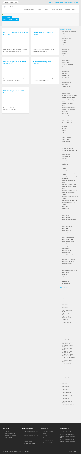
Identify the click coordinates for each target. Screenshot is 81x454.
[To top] (40, 450)
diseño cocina (65, 69)
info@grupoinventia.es (10, 433)
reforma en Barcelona (67, 233)
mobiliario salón (65, 139)
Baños (46, 9)
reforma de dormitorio (67, 226)
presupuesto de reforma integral (69, 170)
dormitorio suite (65, 89)
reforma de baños (66, 217)
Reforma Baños (65, 208)
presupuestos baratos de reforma (69, 200)
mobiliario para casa (66, 137)
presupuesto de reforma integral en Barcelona (67, 352)
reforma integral (65, 377)
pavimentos (64, 158)
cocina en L (64, 51)
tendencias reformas (66, 283)
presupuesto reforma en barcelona (69, 190)
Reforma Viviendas (66, 248)
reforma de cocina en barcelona (69, 224)
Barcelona (64, 42)
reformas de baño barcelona (68, 254)
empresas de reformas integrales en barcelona (67, 317)
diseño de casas (65, 73)
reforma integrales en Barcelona (69, 246)
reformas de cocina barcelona (68, 259)
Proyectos (8, 19)
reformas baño (65, 383)
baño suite (64, 40)
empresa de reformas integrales (69, 97)
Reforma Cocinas (65, 211)
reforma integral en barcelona (68, 243)
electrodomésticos (66, 93)
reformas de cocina (66, 257)
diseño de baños (65, 71)
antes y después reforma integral (69, 31)
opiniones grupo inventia (67, 148)
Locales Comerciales (57, 9)
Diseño (44, 433)
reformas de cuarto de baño (68, 261)
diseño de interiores (66, 78)
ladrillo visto (64, 128)
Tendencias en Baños (47, 438)
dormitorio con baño (66, 86)
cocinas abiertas (65, 58)
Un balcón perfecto (28, 441)
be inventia (27, 451)
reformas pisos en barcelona (68, 404)
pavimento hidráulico (66, 156)
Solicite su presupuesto (70, 9)
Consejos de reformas (48, 431)
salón (63, 276)
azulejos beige (65, 36)
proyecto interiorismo (66, 363)
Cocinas (39, 9)
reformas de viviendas (66, 392)
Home (4, 19)
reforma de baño (65, 215)
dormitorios (64, 91)
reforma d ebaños (66, 213)
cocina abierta (65, 47)
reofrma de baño (65, 272)
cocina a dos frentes (66, 45)
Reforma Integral (65, 235)
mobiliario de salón (66, 132)
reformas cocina (65, 386)
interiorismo (64, 126)
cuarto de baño (65, 62)
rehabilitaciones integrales (67, 410)
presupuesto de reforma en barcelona (67, 346)
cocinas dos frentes (66, 60)
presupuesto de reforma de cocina (69, 161)
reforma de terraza (66, 228)
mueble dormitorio (66, 141)
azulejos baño (65, 34)
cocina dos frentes (66, 49)
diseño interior (65, 80)
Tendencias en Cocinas (48, 440)
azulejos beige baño (66, 38)
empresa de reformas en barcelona (69, 95)
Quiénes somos (8, 2)
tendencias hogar (66, 281)
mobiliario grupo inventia (67, 135)
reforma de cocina (66, 222)
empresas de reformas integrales (69, 107)
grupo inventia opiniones (67, 118)
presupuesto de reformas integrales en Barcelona (67, 355)
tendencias (64, 279)
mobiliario (64, 130)
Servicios (45, 435)
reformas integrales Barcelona (68, 268)
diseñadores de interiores (67, 67)
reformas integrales (66, 265)
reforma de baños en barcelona (69, 219)
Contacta (15, 2)
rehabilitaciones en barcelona (68, 407)
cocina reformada (66, 56)
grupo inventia (65, 113)
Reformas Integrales (29, 9)
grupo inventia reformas (67, 120)
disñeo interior (65, 84)
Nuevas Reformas (66, 146)
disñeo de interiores (66, 82)
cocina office (65, 53)
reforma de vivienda (66, 230)
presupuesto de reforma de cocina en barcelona (67, 343)
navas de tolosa (65, 143)
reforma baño (65, 206)
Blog (12, 2)
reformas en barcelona (67, 263)
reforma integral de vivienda (68, 241)
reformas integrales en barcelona (69, 270)
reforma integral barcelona (68, 237)
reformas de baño (66, 252)
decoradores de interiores (67, 64)
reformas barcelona (66, 250)
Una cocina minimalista (29, 439)
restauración (64, 274)
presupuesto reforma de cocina (69, 184)
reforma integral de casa (67, 239)
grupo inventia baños (66, 115)
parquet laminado (66, 154)
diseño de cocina (65, 75)
